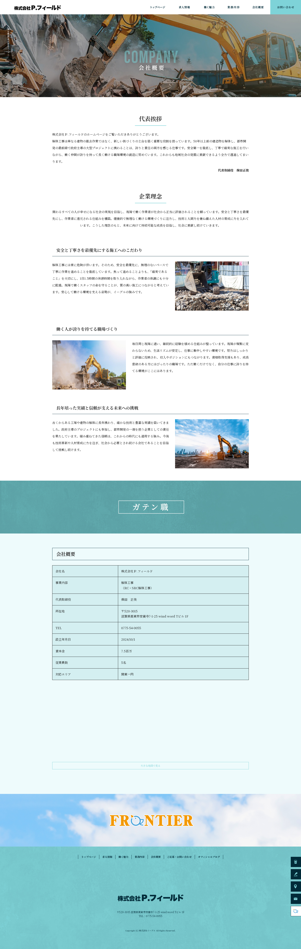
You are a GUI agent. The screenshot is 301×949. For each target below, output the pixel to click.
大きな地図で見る (150, 765)
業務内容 (233, 7)
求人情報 (184, 7)
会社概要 (258, 7)
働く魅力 (209, 7)
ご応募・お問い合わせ (285, 7)
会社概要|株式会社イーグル (8, 42)
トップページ (157, 7)
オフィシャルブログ (209, 856)
